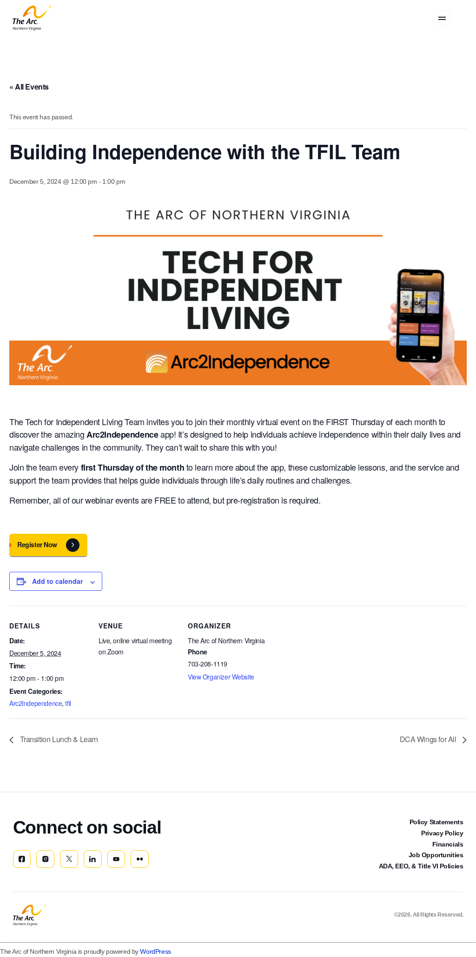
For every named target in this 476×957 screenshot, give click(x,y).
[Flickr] (140, 859)
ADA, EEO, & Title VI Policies (421, 866)
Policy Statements (436, 822)
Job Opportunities (436, 855)
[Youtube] (116, 859)
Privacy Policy (442, 833)
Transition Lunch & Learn (58, 739)
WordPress (155, 951)
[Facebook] (22, 859)
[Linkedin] (93, 859)
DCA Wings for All (429, 739)
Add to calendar (57, 581)
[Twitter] (69, 859)
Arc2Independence (35, 703)
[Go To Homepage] (29, 915)
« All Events (29, 86)
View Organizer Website (221, 676)
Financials (447, 844)
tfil (68, 703)
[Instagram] (45, 859)
